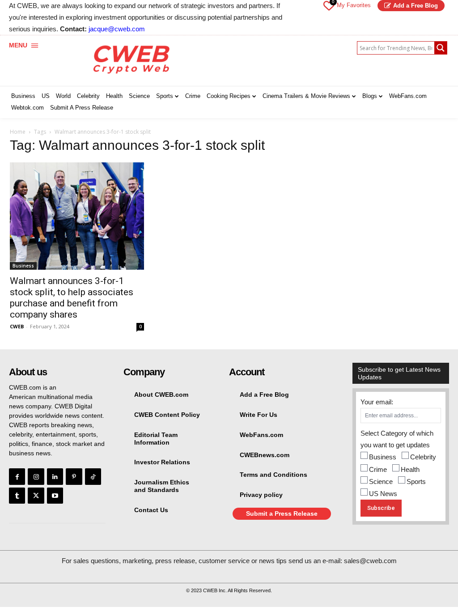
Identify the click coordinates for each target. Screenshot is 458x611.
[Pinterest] (74, 476)
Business (23, 266)
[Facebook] (17, 476)
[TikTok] (93, 476)
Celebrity (423, 457)
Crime (378, 469)
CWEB (17, 326)
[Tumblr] (17, 496)
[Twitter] (36, 496)
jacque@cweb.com (117, 29)
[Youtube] (55, 496)
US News (383, 493)
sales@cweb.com (370, 560)
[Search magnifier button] (440, 48)
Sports (416, 481)
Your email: (376, 402)
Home (17, 132)
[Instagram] (36, 476)
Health (410, 469)
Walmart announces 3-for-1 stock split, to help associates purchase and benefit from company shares (71, 298)
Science (381, 481)
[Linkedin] (55, 476)
